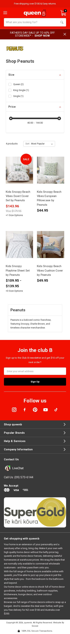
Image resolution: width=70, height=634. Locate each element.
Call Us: (18, 477)
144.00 (39, 122)
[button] (35, 75)
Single (18, 96)
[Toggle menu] (5, 12)
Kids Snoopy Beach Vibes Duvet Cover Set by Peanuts (18, 196)
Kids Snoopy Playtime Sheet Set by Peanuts (18, 270)
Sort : (28, 143)
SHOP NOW (42, 35)
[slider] (11, 118)
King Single (21, 90)
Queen (18, 84)
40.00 (30, 122)
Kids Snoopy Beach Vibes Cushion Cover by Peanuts (50, 270)
